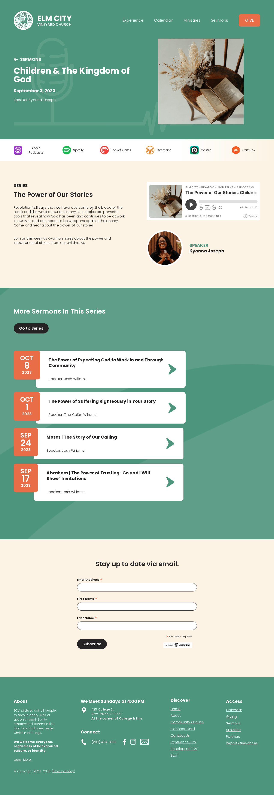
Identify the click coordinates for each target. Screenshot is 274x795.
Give (249, 20)
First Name (87, 599)
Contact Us (180, 735)
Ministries (233, 730)
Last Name (87, 618)
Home (176, 709)
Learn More (22, 759)
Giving (231, 716)
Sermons (233, 723)
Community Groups (187, 722)
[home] (43, 20)
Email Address (89, 579)
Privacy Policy (63, 771)
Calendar (234, 710)
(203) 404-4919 (103, 742)
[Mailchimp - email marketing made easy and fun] (177, 645)
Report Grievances (242, 744)
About (176, 715)
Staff (175, 755)
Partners (233, 736)
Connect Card (183, 729)
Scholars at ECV (184, 749)
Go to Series (31, 328)
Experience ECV (184, 742)
